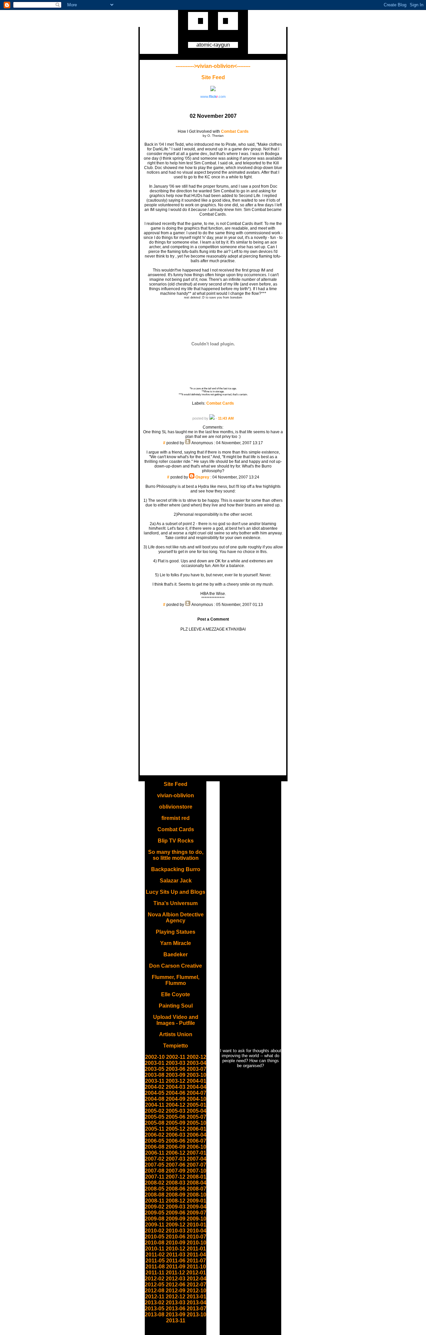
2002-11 (175, 1057)
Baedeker (175, 954)
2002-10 (155, 1057)
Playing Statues (175, 932)
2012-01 (196, 1272)
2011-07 (196, 1260)
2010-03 (175, 1231)
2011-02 (155, 1254)
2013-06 (175, 1308)
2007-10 (196, 1171)
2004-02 (154, 1087)
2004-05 (154, 1093)
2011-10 (196, 1266)
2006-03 (175, 1135)
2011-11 (154, 1272)
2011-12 (175, 1272)
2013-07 (196, 1308)
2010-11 (154, 1248)
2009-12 (175, 1225)
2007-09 (175, 1171)
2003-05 (154, 1069)
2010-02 (154, 1231)
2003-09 (175, 1075)
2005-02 (154, 1111)
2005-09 (175, 1123)
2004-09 (175, 1099)
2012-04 (196, 1278)
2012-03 (175, 1278)
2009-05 (154, 1213)
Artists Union (175, 1034)
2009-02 (154, 1207)
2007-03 (175, 1159)
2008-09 (175, 1195)
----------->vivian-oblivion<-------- (213, 66)
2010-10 (196, 1242)
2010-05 (154, 1237)
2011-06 (175, 1260)
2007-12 (175, 1177)
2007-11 (154, 1177)
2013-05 (154, 1308)
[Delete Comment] (213, 447)
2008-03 (175, 1183)
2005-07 (196, 1117)
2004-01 (196, 1081)
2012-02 (154, 1278)
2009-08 (154, 1219)
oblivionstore (175, 807)
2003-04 (196, 1063)
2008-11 (154, 1201)
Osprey (202, 477)
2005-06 (175, 1117)
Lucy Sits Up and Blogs (175, 892)
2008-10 (196, 1195)
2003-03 (175, 1063)
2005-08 (154, 1123)
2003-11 (154, 1081)
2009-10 (196, 1219)
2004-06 (175, 1093)
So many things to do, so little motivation (175, 855)
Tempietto (175, 1046)
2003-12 (175, 1081)
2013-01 (196, 1296)
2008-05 (154, 1189)
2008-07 (196, 1189)
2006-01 (196, 1129)
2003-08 (154, 1075)
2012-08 (154, 1290)
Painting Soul (176, 1006)
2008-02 (154, 1183)
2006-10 (196, 1147)
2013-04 (196, 1302)
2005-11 (154, 1129)
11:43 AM (226, 418)
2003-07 (196, 1069)
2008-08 (154, 1195)
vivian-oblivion (175, 795)
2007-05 (154, 1165)
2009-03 (175, 1207)
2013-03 (175, 1302)
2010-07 (196, 1237)
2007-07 (196, 1165)
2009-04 (196, 1207)
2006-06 (175, 1141)
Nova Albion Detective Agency (176, 917)
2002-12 (196, 1057)
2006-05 (154, 1141)
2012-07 (196, 1284)
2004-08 (154, 1099)
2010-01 (196, 1225)
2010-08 (154, 1242)
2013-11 (175, 1320)
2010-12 (175, 1248)
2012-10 (196, 1290)
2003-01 (154, 1063)
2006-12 (175, 1153)
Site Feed (213, 77)
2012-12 (175, 1296)
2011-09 (175, 1266)
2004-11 (154, 1105)
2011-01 (196, 1248)
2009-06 (175, 1213)
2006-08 (154, 1147)
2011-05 (155, 1260)
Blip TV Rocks (176, 841)
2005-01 (196, 1105)
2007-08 (154, 1171)
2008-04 (196, 1183)
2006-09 (175, 1147)
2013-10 (196, 1314)
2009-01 (196, 1201)
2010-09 (175, 1242)
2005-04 (196, 1111)
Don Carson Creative (175, 966)
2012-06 (175, 1284)
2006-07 (196, 1141)
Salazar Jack (176, 880)
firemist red (175, 818)
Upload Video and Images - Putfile (175, 1020)
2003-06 (175, 1069)
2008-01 (196, 1177)
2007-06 (175, 1165)
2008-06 (175, 1189)
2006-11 (154, 1153)
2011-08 (155, 1266)
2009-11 (154, 1225)
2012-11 (154, 1296)
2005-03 (175, 1111)
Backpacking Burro (175, 869)
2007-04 (196, 1159)
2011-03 (175, 1254)
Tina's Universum (175, 903)
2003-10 (196, 1075)
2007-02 (154, 1159)
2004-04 (196, 1087)
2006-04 (196, 1135)
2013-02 (154, 1302)
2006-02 (154, 1135)
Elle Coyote (175, 994)
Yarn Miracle (175, 943)
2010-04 (196, 1231)
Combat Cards (220, 403)
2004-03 (175, 1087)
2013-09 (175, 1314)
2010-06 (175, 1237)
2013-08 (154, 1314)
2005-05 (154, 1117)
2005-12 (175, 1129)
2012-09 (175, 1290)
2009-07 (196, 1213)
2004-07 (196, 1093)
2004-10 (196, 1099)
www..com (213, 96)
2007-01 (196, 1153)
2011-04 (196, 1254)
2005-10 (196, 1123)
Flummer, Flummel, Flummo (175, 980)
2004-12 (175, 1105)
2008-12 (175, 1201)
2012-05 (154, 1284)
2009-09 (175, 1219)
